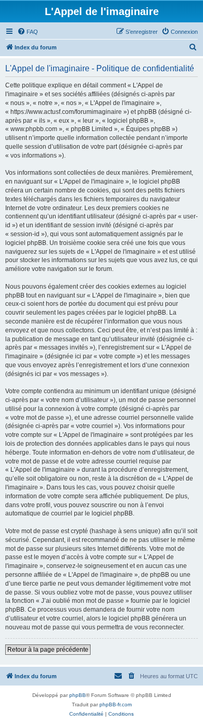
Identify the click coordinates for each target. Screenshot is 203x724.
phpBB (77, 695)
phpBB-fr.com (115, 704)
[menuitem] (27, 31)
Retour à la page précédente (47, 649)
